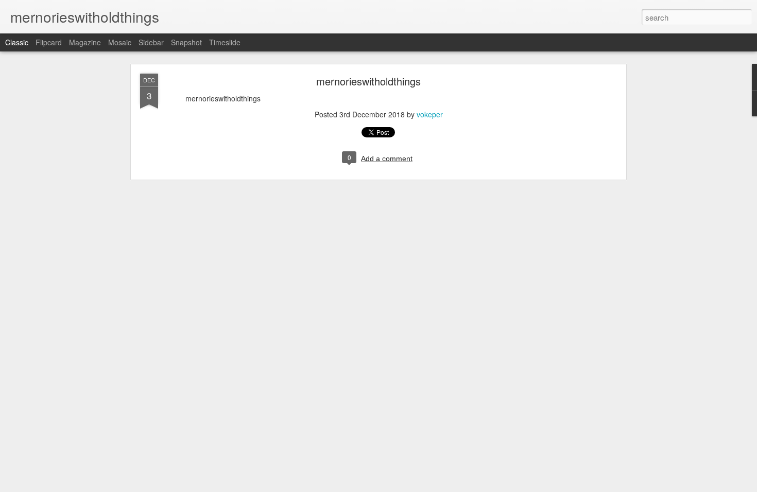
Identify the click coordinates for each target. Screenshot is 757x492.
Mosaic (119, 42)
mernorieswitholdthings (368, 81)
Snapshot (186, 42)
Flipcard (49, 42)
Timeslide (224, 42)
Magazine (85, 42)
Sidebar (151, 42)
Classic (16, 42)
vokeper (430, 114)
